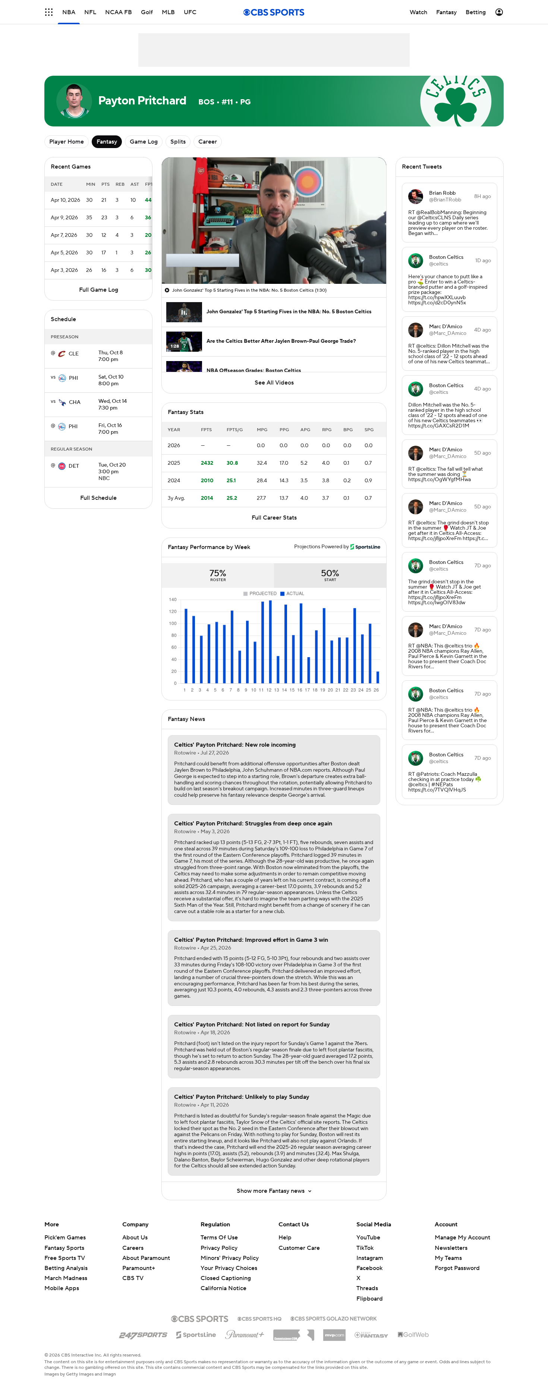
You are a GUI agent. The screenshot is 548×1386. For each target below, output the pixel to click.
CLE (74, 354)
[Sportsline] (196, 1334)
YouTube (368, 1237)
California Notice (223, 1281)
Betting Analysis (66, 1268)
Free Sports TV (64, 1258)
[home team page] (62, 354)
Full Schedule (98, 498)
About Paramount (146, 1258)
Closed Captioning (226, 1271)
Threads (367, 1288)
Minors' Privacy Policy (230, 1258)
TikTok (365, 1248)
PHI (73, 378)
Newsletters (451, 1248)
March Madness (65, 1278)
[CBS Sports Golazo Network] (333, 1317)
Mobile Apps (61, 1288)
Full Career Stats (274, 517)
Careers (133, 1248)
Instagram (369, 1258)
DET (74, 466)
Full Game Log (98, 290)
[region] (274, 220)
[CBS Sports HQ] (259, 1318)
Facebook (369, 1268)
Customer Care (299, 1248)
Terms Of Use (219, 1237)
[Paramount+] (244, 1333)
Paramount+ (138, 1268)
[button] (49, 12)
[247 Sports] (143, 1333)
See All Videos (274, 382)
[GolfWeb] (413, 1335)
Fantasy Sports (64, 1248)
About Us (135, 1237)
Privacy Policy (219, 1248)
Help (285, 1237)
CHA (75, 402)
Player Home (66, 141)
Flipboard (369, 1298)
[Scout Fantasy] (372, 1334)
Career (207, 141)
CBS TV (133, 1278)
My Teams (448, 1258)
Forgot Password (457, 1268)
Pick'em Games (65, 1237)
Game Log (144, 141)
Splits (178, 141)
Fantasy (107, 141)
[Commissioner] (293, 1332)
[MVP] (334, 1332)
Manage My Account (462, 1237)
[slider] (274, 262)
